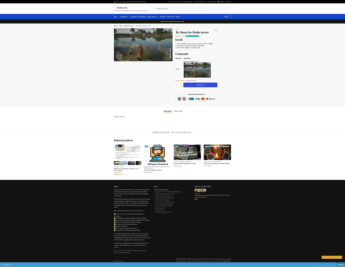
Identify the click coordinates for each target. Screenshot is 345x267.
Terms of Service (160, 208)
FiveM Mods (194, 261)
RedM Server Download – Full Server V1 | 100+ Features (126, 169)
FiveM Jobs (211, 261)
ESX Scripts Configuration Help (164, 198)
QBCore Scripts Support (162, 200)
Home (115, 26)
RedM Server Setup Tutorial (163, 196)
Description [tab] (168, 111)
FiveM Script (147, 166)
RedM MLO (185, 261)
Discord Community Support (164, 206)
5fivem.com (119, 261)
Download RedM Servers (122, 253)
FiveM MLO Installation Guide (164, 202)
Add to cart (200, 85)
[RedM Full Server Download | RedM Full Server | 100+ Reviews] (215, 30)
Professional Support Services (153, 170)
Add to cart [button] (127, 178)
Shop (120, 26)
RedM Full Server (129, 26)
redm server (187, 132)
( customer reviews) (190, 80)
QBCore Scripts (222, 259)
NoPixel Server (202, 261)
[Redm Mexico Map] (216, 30)
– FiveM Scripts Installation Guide (164, 194)
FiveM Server (155, 166)
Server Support (148, 168)
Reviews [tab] (177, 111)
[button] (181, 84)
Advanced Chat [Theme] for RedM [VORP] (216, 163)
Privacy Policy (159, 210)
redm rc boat (179, 132)
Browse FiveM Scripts (138, 250)
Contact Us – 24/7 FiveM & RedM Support (168, 192)
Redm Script (188, 161)
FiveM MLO (205, 259)
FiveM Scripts (197, 259)
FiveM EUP (218, 261)
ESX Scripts (213, 259)
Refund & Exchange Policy (163, 212)
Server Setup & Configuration (164, 204)
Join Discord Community (122, 250)
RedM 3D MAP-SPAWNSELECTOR (184, 163)
